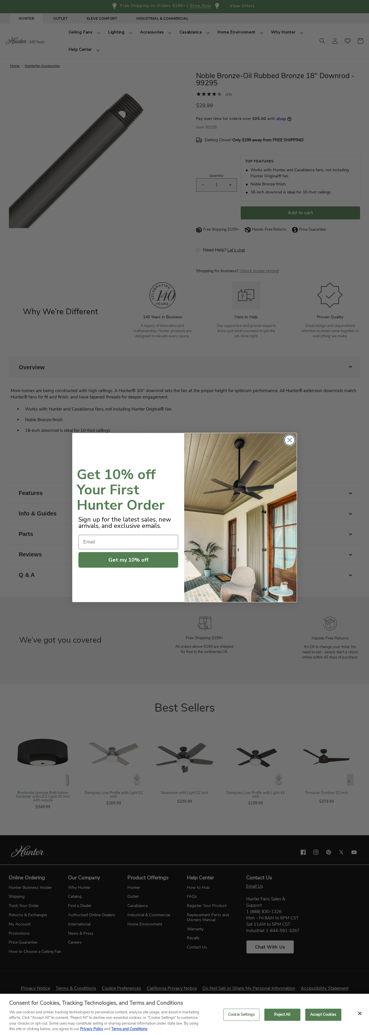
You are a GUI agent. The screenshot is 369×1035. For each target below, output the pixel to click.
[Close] (359, 1013)
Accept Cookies (323, 1014)
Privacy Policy (91, 1029)
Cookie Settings (241, 1014)
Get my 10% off (128, 559)
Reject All (282, 1014)
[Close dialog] (290, 440)
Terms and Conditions (129, 1029)
